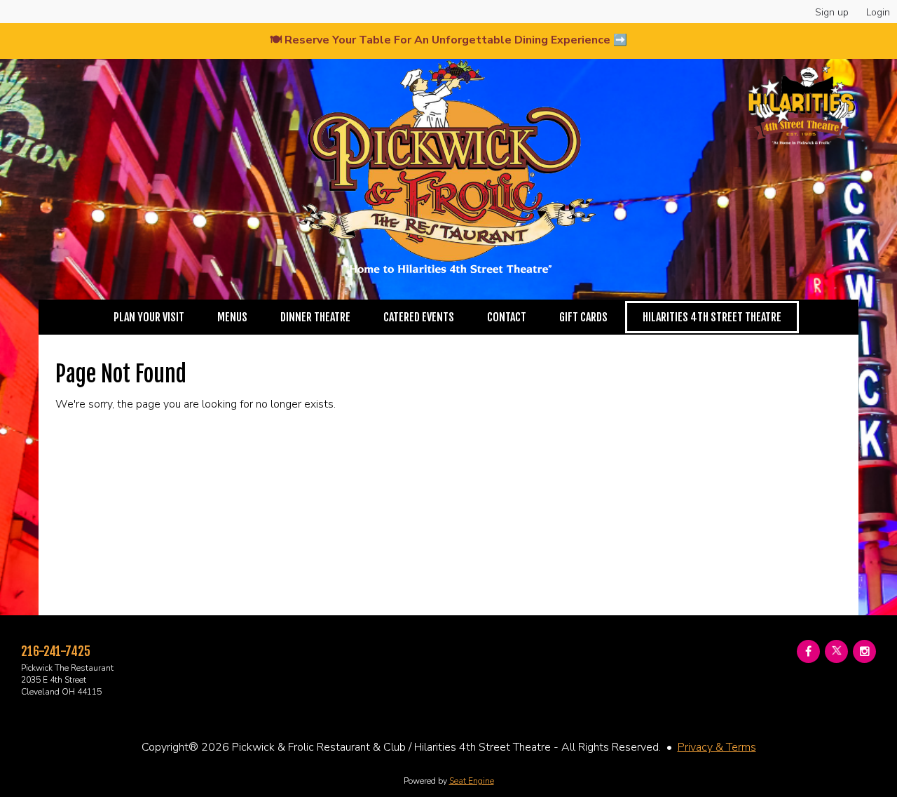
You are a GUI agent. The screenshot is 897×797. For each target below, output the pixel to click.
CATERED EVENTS (418, 317)
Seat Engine (471, 780)
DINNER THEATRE (315, 317)
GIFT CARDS (583, 317)
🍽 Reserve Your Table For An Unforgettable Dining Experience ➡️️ (448, 40)
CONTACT (506, 317)
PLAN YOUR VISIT (149, 317)
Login (878, 12)
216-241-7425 (55, 651)
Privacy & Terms (717, 747)
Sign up (832, 12)
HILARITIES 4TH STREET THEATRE (712, 317)
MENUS (232, 317)
